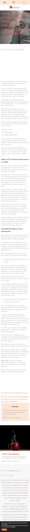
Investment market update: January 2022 (14, 393)
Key (16, 89)
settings (13, 527)
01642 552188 (23, 493)
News (22, 49)
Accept (4, 529)
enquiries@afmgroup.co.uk (12, 471)
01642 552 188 (8, 475)
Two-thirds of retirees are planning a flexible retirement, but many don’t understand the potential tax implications (14, 399)
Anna (12, 49)
